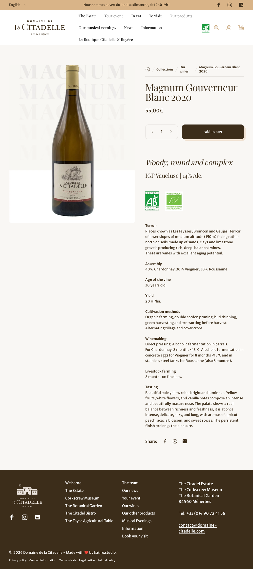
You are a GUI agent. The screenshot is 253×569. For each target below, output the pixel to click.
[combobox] (18, 5)
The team (130, 483)
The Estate (74, 490)
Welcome (73, 483)
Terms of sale (67, 560)
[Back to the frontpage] (147, 69)
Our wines (184, 69)
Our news (130, 490)
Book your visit (135, 536)
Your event (131, 498)
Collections (164, 69)
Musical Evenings (136, 521)
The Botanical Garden (83, 506)
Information (132, 528)
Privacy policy (17, 560)
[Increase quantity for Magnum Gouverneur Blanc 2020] (172, 132)
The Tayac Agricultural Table (89, 521)
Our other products (138, 513)
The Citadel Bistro (80, 513)
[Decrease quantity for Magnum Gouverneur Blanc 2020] (151, 132)
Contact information (42, 560)
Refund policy (106, 560)
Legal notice (87, 560)
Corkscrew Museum (82, 498)
